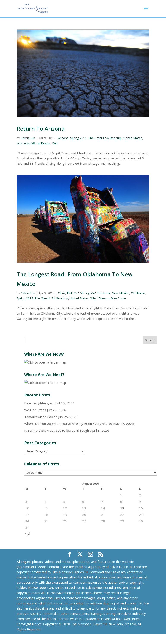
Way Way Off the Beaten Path (38, 143)
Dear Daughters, (36, 403)
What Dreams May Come (108, 298)
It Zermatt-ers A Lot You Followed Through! (56, 430)
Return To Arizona (41, 128)
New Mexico (120, 293)
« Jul (27, 533)
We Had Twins (35, 410)
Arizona (63, 138)
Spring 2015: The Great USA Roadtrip (96, 138)
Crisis (61, 293)
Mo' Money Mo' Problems (91, 293)
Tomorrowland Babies (40, 417)
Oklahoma (138, 293)
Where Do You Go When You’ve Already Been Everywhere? (68, 423)
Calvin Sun (28, 138)
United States (132, 138)
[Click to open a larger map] (45, 362)
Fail (69, 293)
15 (122, 508)
